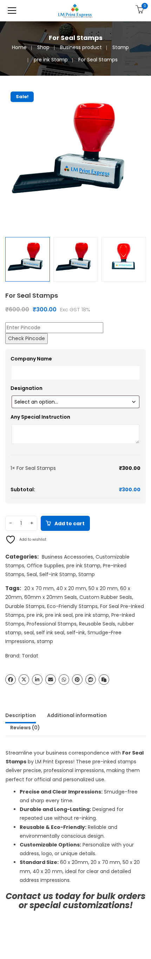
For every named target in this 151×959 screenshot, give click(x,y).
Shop (43, 47)
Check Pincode (26, 338)
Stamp (120, 47)
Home (19, 47)
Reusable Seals (97, 623)
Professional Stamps (52, 623)
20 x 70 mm (39, 588)
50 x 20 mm (103, 588)
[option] (75, 156)
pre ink (35, 615)
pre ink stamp (92, 615)
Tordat (30, 655)
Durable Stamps (25, 606)
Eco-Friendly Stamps (72, 606)
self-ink (76, 632)
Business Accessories (67, 556)
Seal (32, 574)
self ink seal (50, 632)
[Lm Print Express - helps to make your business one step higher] (75, 10)
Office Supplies (45, 565)
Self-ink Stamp (57, 574)
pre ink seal (59, 615)
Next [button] (142, 156)
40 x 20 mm (71, 588)
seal (29, 632)
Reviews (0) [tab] (25, 727)
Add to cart (69, 523)
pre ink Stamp (51, 59)
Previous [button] (8, 156)
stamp (45, 641)
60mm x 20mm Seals (50, 597)
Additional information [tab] (77, 715)
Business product (81, 47)
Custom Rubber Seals (105, 597)
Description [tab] (20, 715)
